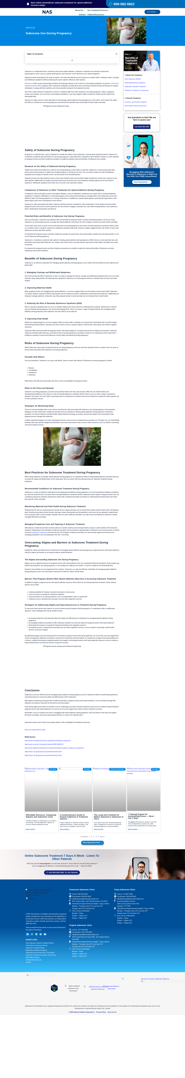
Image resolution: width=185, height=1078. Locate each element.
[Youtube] (45, 934)
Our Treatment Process (97, 10)
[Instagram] (32, 934)
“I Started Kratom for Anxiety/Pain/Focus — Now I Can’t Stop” (141, 816)
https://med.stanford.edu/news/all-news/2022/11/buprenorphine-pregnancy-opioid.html (54, 748)
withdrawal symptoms (39, 532)
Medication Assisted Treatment (135, 86)
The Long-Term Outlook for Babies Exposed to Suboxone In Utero (108, 817)
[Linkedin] (36, 934)
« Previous (84, 836)
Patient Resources (96, 15)
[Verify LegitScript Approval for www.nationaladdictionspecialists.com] (54, 991)
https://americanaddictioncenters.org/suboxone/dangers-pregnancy (48, 740)
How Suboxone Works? (133, 79)
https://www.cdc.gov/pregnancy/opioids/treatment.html (43, 751)
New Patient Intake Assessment (136, 106)
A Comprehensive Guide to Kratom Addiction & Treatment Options (74, 817)
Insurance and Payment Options (136, 102)
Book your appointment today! (35, 729)
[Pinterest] (41, 934)
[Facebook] (28, 934)
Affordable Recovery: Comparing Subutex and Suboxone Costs (41, 816)
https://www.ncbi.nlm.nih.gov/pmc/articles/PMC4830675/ (44, 744)
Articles (82, 15)
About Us (79, 10)
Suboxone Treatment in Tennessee (137, 90)
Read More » (31, 829)
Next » (102, 836)
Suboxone (28, 83)
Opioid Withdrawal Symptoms (135, 83)
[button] (116, 54)
